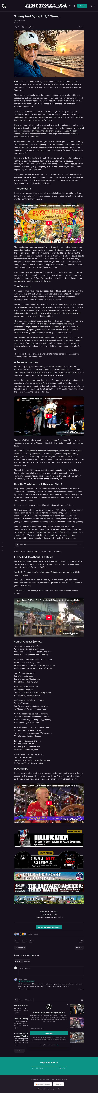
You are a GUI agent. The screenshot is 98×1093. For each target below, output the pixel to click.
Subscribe (82, 6)
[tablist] (22, 961)
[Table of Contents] (2, 546)
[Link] (11, 188)
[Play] (17, 545)
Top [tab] (16, 1000)
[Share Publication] (74, 6)
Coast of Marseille (59, 389)
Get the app (58, 1084)
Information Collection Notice (48, 1039)
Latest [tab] (21, 1000)
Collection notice (61, 1079)
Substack (39, 1089)
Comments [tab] (18, 961)
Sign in (92, 6)
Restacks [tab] (27, 961)
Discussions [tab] (28, 1000)
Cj (19, 979)
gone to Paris (41, 383)
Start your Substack (44, 1084)
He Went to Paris (31, 561)
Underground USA (19, 20)
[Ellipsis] (82, 979)
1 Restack (35, 934)
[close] (67, 1004)
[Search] (70, 6)
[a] (76, 1023)
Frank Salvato (27, 1010)
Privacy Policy (63, 1039)
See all (18, 1051)
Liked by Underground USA (27, 981)
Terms (53, 1079)
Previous (21, 948)
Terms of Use (58, 1037)
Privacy (48, 1079)
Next (78, 948)
